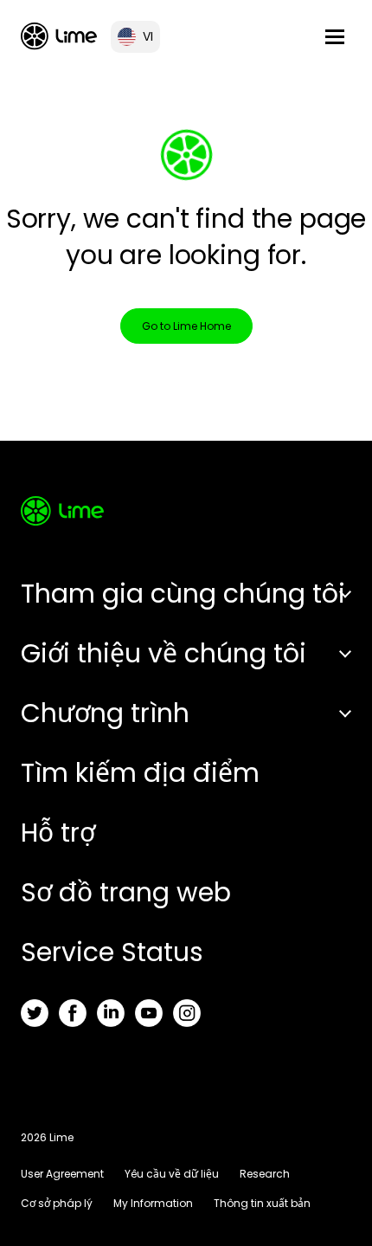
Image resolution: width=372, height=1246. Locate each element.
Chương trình (105, 713)
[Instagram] (187, 1013)
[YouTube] (149, 1013)
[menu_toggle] (334, 37)
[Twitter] (34, 1013)
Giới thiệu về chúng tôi (163, 653)
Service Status (112, 952)
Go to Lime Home (186, 326)
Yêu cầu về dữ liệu (172, 1173)
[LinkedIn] (111, 1013)
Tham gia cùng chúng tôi (183, 593)
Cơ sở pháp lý (57, 1203)
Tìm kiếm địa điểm (140, 772)
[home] (59, 36)
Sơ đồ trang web (126, 892)
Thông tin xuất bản (262, 1203)
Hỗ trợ (58, 832)
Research (265, 1173)
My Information (153, 1203)
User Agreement (62, 1173)
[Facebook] (73, 1013)
